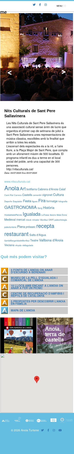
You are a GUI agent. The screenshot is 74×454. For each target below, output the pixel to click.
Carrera (18, 195)
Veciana (9, 245)
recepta (45, 225)
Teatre (34, 240)
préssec (31, 227)
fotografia (62, 201)
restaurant (16, 233)
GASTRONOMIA (20, 207)
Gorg (39, 208)
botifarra (31, 189)
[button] (37, 379)
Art (23, 188)
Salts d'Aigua (37, 235)
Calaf (62, 189)
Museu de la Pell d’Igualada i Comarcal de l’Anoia (34, 279)
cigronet (47, 195)
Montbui (44, 219)
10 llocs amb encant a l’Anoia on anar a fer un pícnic (37, 287)
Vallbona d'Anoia (51, 240)
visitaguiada (27, 245)
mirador (35, 219)
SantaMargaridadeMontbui (16, 240)
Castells (27, 195)
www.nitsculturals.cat (17, 181)
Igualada (31, 213)
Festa (27, 200)
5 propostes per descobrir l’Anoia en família (38, 302)
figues (34, 201)
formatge (52, 201)
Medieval (10, 219)
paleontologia (60, 219)
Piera (21, 226)
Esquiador (17, 201)
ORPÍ (51, 219)
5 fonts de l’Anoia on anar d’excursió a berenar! (31, 271)
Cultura (58, 194)
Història (48, 207)
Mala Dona (62, 214)
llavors (53, 214)
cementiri (37, 195)
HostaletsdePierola (13, 214)
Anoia (11, 188)
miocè (28, 219)
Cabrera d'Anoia (48, 189)
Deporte (8, 201)
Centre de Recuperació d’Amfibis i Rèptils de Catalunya (37, 294)
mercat (20, 219)
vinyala (18, 245)
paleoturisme (10, 227)
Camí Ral (8, 195)
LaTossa (45, 214)
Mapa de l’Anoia (23, 310)
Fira (42, 200)
